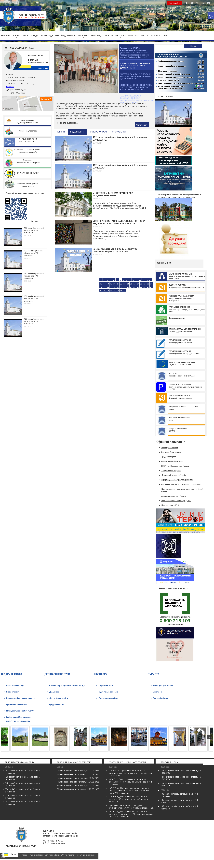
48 (101, 289)
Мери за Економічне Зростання (182, 362)
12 (140, 278)
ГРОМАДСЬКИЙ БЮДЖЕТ (179, 307)
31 (151, 282)
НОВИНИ (16, 36)
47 (151, 285)
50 (108, 289)
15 (150, 278)
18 (108, 282)
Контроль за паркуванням (180, 384)
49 (104, 289)
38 (121, 285)
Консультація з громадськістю (20, 698)
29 (145, 282)
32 (101, 285)
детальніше (43, 68)
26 (134, 282)
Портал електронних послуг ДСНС (176, 501)
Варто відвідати (160, 698)
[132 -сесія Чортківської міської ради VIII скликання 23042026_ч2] (73, 158)
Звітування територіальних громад (183, 407)
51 (111, 289)
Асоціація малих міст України (173, 496)
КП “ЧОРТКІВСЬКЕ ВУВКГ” (28, 173)
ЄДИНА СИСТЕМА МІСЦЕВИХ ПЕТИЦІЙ (185, 329)
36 (114, 285)
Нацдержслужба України (172, 461)
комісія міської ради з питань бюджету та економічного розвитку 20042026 (115, 248)
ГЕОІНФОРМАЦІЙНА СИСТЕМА (181, 296)
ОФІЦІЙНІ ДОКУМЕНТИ (65, 36)
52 (114, 289)
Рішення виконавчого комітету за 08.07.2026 (78, 778)
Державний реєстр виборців (173, 475)
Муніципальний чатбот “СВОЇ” (20, 711)
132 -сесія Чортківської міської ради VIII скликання (34, 275)
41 (131, 285)
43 (138, 285)
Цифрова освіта (56, 704)
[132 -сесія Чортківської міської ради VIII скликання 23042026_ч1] (73, 186)
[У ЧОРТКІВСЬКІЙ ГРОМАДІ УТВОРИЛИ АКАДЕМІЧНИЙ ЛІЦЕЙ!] (73, 214)
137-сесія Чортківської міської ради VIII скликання (34, 230)
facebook (10, 87)
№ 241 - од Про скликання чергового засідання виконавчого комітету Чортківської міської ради (130, 773)
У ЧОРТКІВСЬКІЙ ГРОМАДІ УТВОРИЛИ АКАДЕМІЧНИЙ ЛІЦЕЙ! (113, 192)
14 (147, 278)
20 (114, 282)
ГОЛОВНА (5, 36)
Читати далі (141, 123)
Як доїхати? (46, 99)
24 (128, 282)
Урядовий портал (168, 457)
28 (141, 282)
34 (108, 285)
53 (118, 289)
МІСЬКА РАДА (46, 36)
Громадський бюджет (16, 704)
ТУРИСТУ (109, 36)
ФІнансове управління (27, 131)
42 (134, 285)
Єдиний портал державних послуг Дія (67, 685)
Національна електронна (179, 418)
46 (148, 285)
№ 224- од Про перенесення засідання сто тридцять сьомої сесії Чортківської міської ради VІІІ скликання (130, 790)
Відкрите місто (13, 692)
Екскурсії (157, 692)
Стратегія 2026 (106, 685)
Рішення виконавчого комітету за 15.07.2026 (78, 774)
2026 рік (9, 767)
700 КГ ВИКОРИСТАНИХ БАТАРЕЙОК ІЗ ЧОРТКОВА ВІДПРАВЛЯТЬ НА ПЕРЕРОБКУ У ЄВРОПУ (119, 220)
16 (101, 282)
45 (145, 285)
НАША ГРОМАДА (30, 36)
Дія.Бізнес (54, 692)
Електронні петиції (15, 685)
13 (143, 278)
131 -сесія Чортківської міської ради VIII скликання (34, 298)
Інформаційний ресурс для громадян (177, 480)
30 (148, 282)
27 (138, 282)
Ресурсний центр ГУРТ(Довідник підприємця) (181, 484)
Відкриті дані (174, 373)
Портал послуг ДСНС (170, 505)
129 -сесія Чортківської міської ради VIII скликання (34, 321)
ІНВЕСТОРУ (120, 36)
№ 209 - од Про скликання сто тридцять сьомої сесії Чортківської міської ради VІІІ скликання (129, 799)
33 (104, 285)
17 (104, 282)
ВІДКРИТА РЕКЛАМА (177, 285)
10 (133, 278)
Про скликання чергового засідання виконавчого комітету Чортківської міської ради (131, 806)
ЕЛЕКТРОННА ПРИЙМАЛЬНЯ (180, 274)
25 (131, 282)
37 (118, 285)
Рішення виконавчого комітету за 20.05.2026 (78, 789)
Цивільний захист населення (181, 395)
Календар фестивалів (163, 685)
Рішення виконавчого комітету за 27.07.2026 (78, 770)
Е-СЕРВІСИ (155, 36)
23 (124, 282)
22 (121, 282)
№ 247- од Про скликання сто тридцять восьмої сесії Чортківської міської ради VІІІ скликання (130, 781)
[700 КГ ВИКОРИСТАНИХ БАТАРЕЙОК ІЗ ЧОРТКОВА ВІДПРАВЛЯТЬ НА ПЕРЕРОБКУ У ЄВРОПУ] (73, 242)
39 (124, 285)
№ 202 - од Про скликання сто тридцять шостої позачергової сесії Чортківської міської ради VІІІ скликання (131, 814)
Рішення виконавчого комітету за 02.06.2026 (78, 785)
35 (111, 285)
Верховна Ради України (171, 452)
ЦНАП (165, 36)
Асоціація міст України (171, 470)
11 (137, 278)
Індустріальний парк (108, 692)
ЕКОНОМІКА (83, 36)
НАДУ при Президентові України (175, 466)
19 (111, 282)
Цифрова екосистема (178, 429)
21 (118, 282)
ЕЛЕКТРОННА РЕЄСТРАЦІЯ (180, 340)
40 (128, 285)
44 (141, 285)
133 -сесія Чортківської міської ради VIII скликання (34, 253)
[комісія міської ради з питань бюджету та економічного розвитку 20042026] (73, 270)
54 (121, 289)
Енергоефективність (108, 698)
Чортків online (174, 3)
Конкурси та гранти (177, 318)
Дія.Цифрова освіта (58, 698)
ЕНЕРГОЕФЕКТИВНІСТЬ (138, 36)
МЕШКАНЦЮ (96, 36)
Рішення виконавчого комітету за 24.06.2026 (78, 782)
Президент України (169, 448)
